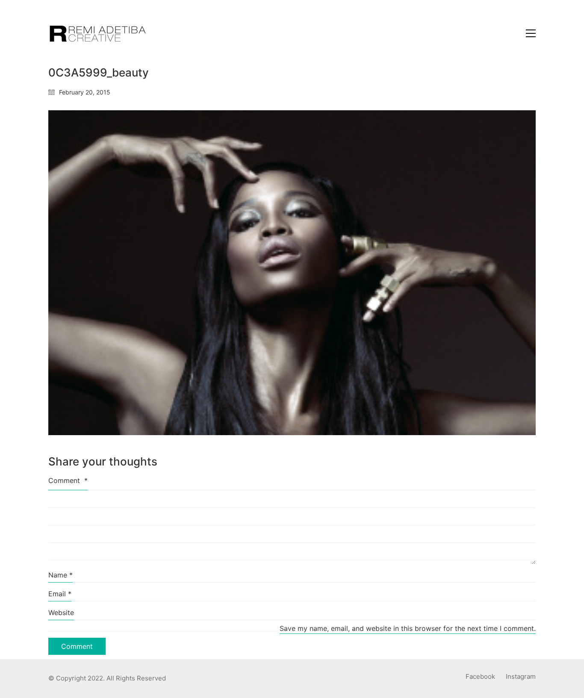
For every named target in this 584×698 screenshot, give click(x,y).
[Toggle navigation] (531, 33)
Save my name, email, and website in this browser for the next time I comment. (408, 628)
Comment (68, 480)
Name (60, 575)
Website (61, 612)
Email (59, 593)
